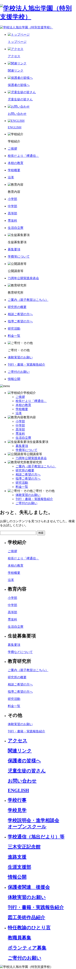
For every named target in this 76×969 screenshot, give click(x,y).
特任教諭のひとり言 (29, 927)
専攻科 (20, 433)
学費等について (26, 450)
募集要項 (22, 446)
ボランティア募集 (27, 947)
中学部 (20, 425)
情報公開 (17, 876)
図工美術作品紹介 (26, 917)
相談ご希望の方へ (28, 474)
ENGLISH (18, 790)
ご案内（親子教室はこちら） (36, 466)
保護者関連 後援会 (29, 887)
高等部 (20, 429)
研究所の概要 (25, 470)
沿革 (19, 413)
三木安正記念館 (24, 846)
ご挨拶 (20, 396)
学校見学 (17, 810)
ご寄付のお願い (26, 503)
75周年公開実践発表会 (31, 458)
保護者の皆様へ (24, 760)
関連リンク (20, 750)
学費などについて (20, 652)
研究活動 (22, 482)
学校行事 (17, 800)
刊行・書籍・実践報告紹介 (34, 499)
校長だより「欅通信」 (31, 401)
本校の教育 (23, 405)
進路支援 (17, 856)
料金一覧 (22, 486)
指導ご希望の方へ (28, 478)
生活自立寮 (23, 437)
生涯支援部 (19, 867)
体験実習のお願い (28, 495)
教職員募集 (19, 937)
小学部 (20, 421)
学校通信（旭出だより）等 (36, 836)
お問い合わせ (22, 780)
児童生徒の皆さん (27, 770)
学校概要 (22, 409)
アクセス (17, 740)
